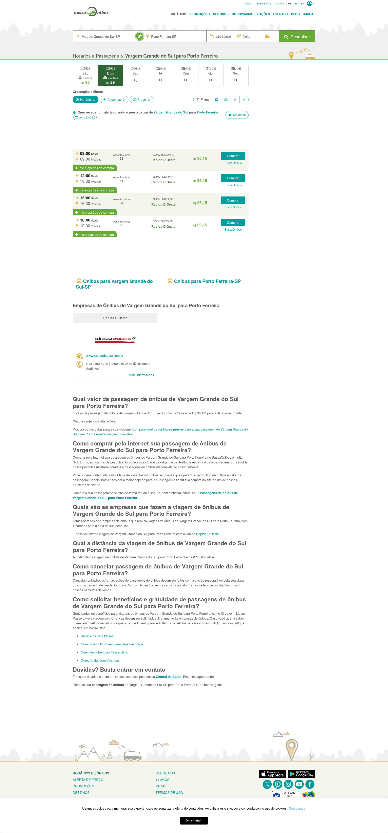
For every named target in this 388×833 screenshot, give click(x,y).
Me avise (239, 114)
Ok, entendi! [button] (194, 820)
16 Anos (279, 3)
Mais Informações (141, 375)
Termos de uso (169, 792)
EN (302, 3)
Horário (85, 99)
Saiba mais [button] (297, 808)
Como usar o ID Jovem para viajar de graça (112, 644)
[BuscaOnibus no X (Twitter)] (267, 784)
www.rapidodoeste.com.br (104, 355)
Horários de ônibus (91, 773)
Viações (263, 14)
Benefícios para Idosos (97, 636)
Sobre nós (165, 773)
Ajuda (249, 3)
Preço (142, 99)
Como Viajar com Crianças (100, 660)
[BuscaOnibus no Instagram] (288, 784)
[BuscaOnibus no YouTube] (299, 784)
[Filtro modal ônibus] (216, 99)
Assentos (114, 99)
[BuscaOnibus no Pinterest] (277, 784)
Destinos (221, 14)
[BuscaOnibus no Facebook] (310, 784)
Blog (295, 14)
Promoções (199, 14)
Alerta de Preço (88, 779)
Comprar (233, 155)
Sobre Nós (264, 3)
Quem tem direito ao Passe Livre (104, 652)
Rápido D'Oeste (207, 534)
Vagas (161, 786)
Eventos (280, 14)
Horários (178, 14)
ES (296, 3)
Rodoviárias (242, 14)
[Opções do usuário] (310, 3)
